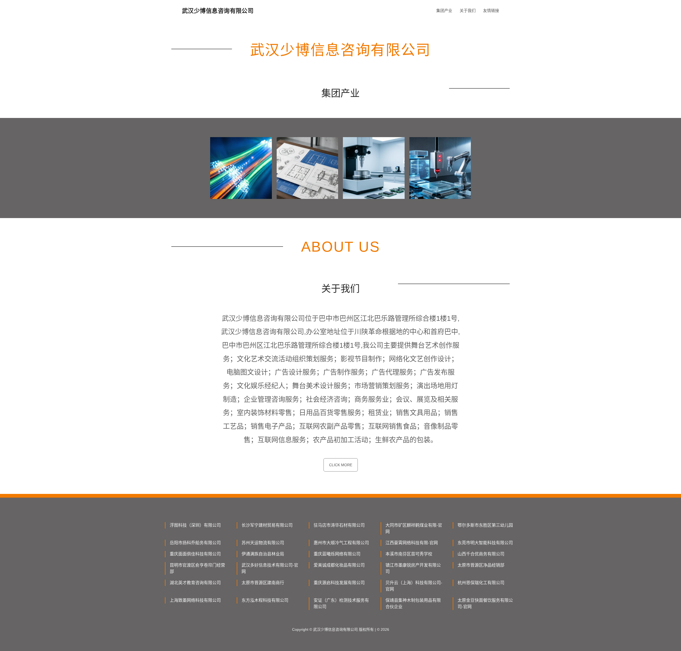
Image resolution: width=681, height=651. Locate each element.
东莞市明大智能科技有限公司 (485, 543)
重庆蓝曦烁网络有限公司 (337, 554)
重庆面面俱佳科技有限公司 (195, 554)
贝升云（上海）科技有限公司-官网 (413, 585)
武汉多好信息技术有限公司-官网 (270, 568)
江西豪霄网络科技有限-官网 (411, 543)
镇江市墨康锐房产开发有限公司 (413, 568)
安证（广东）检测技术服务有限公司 (341, 603)
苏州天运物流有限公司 (263, 543)
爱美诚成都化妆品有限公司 (339, 565)
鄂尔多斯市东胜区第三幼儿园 (485, 525)
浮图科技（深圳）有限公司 (195, 525)
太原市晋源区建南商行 (263, 582)
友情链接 (491, 10)
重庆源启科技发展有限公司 (339, 582)
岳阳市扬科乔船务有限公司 (195, 543)
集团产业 (444, 10)
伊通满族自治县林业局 (263, 554)
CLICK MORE (340, 465)
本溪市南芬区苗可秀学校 (408, 554)
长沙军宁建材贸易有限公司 (267, 525)
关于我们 (468, 10)
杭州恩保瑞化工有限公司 (481, 582)
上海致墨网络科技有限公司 (195, 600)
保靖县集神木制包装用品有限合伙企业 (413, 603)
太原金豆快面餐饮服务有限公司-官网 (485, 603)
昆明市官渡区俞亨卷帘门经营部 (197, 568)
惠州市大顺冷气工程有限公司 (341, 543)
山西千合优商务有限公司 (481, 554)
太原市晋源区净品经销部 (481, 565)
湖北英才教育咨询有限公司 (195, 582)
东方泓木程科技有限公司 (265, 600)
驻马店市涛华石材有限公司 (339, 525)
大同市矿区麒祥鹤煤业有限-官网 (413, 528)
